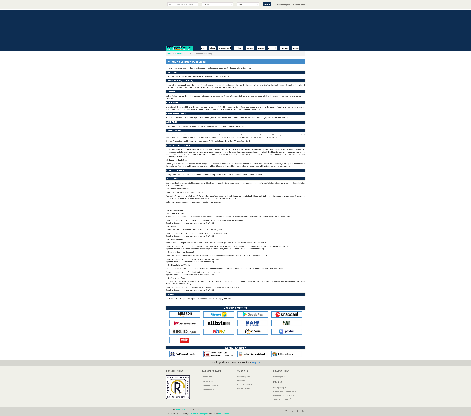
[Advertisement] (235, 27)
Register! (256, 362)
